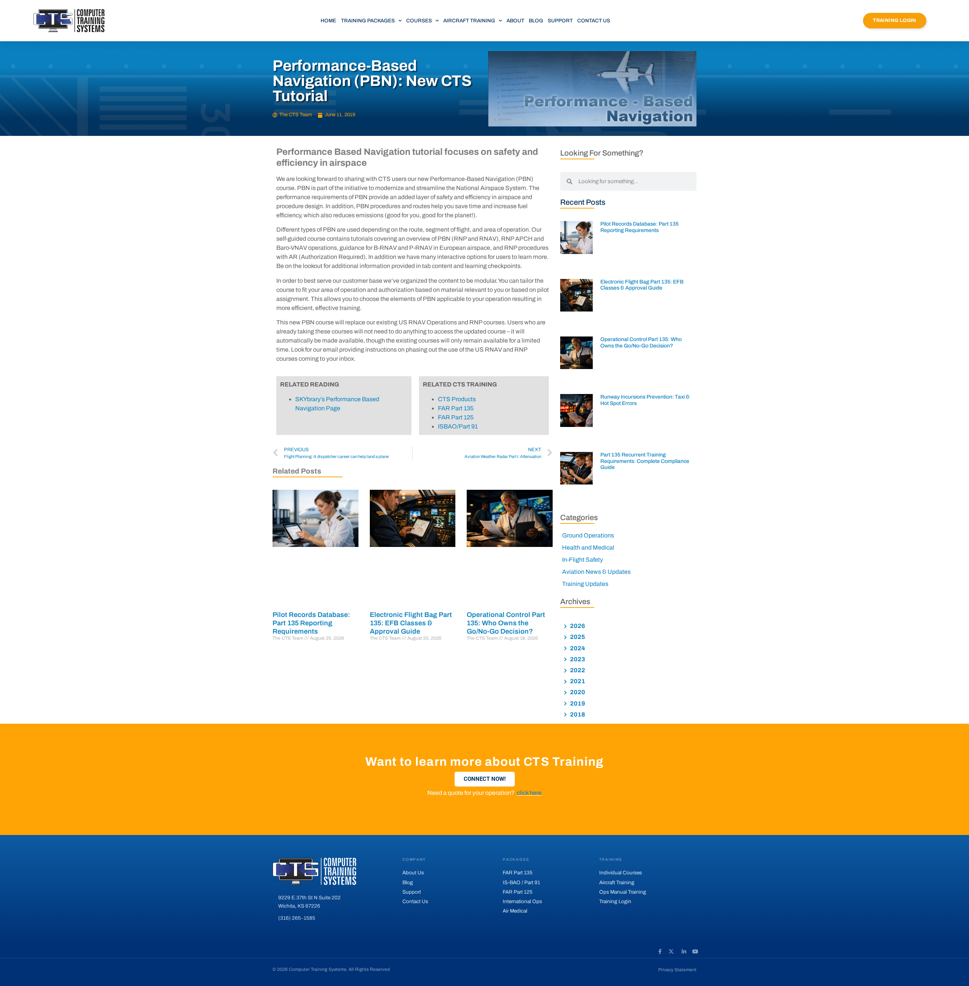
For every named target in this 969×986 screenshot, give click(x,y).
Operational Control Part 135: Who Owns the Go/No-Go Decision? (506, 623)
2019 (577, 703)
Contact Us (593, 20)
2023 (577, 659)
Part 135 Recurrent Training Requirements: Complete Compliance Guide (644, 461)
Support (560, 20)
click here (529, 793)
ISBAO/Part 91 (458, 426)
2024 (577, 648)
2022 (577, 670)
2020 (577, 692)
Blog (536, 20)
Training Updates (585, 584)
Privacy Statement (677, 969)
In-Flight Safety (582, 559)
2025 (577, 637)
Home (328, 20)
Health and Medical (588, 547)
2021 (577, 681)
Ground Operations (588, 535)
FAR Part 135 (456, 408)
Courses (419, 20)
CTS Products (457, 399)
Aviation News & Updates (596, 572)
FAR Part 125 (456, 417)
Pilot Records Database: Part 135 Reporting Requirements (311, 623)
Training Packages (368, 20)
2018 (577, 714)
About (515, 20)
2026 (577, 626)
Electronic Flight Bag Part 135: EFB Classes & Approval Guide (411, 623)
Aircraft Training (469, 20)
